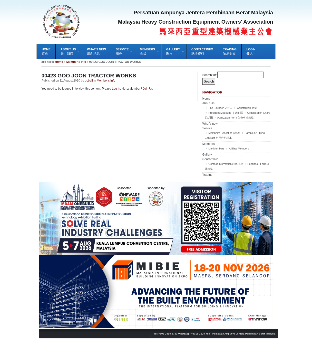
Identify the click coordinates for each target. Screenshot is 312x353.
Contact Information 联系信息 (225, 163)
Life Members (216, 148)
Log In (116, 88)
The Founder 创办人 (220, 107)
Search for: (209, 75)
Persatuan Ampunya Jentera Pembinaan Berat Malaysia (243, 333)
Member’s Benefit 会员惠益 (224, 132)
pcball (89, 80)
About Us (208, 103)
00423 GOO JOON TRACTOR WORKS (88, 76)
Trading (207, 174)
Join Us (148, 88)
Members (208, 144)
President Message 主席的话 (225, 112)
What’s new (210, 123)
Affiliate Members (239, 148)
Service (207, 128)
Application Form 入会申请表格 (235, 117)
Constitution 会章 (247, 107)
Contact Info (210, 159)
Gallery (207, 154)
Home (59, 62)
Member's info (76, 62)
